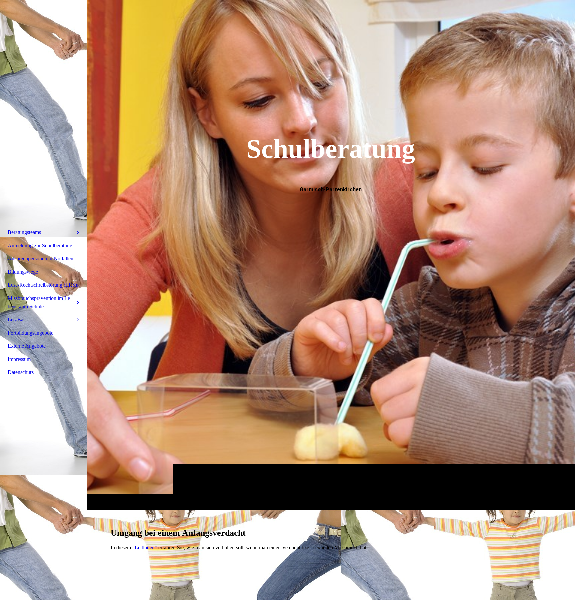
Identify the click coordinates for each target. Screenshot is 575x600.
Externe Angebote (27, 346)
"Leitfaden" (144, 547)
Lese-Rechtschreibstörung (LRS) (42, 285)
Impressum (19, 359)
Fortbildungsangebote (30, 333)
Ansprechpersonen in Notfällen (40, 258)
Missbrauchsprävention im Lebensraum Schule (40, 302)
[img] (331, 255)
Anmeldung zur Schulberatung (40, 245)
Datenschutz (21, 372)
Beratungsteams (24, 232)
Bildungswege (23, 272)
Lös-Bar (16, 319)
